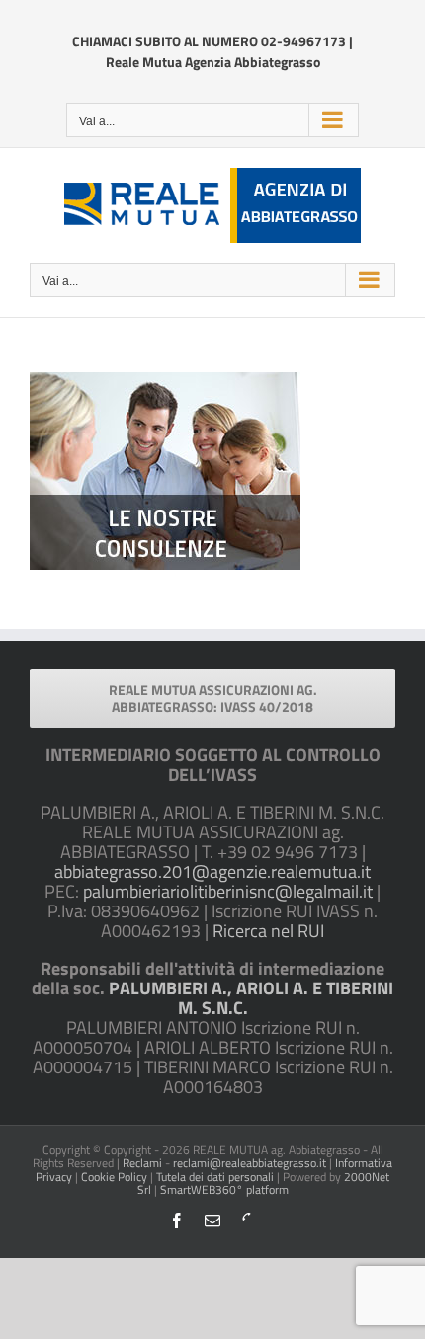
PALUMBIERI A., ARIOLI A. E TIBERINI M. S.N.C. (251, 998)
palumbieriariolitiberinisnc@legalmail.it (228, 891)
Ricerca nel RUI (268, 930)
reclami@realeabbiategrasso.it (249, 1162)
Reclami (142, 1162)
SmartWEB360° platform (224, 1189)
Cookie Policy (114, 1176)
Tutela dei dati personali (215, 1176)
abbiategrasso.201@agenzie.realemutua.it (212, 871)
